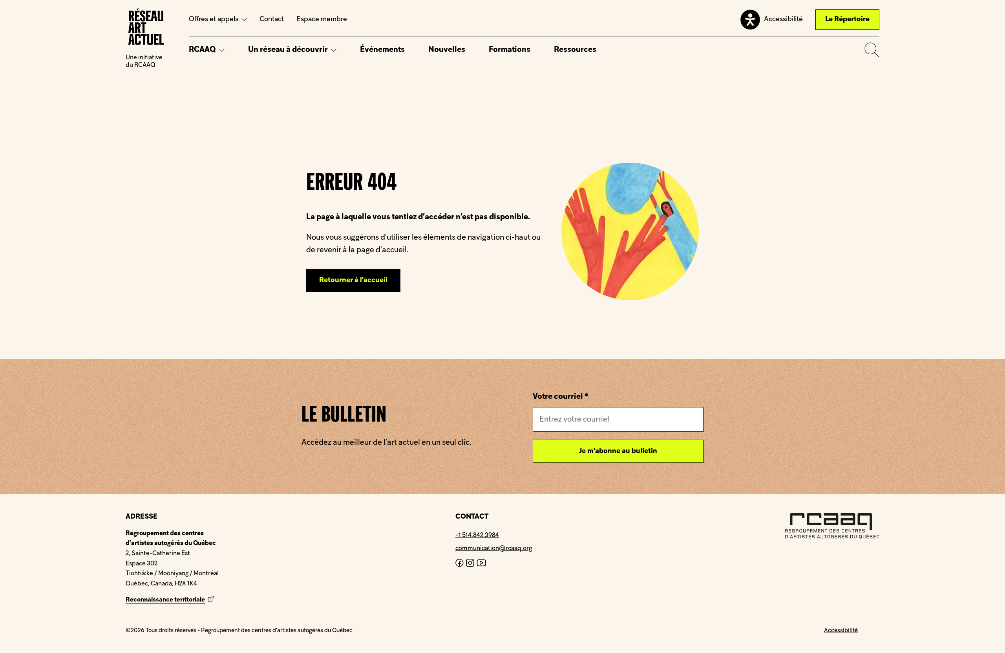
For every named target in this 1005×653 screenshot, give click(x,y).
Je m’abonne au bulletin (618, 451)
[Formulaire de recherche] (871, 49)
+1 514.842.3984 (477, 535)
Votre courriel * (560, 396)
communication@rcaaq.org (493, 548)
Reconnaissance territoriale (171, 600)
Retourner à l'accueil (353, 280)
